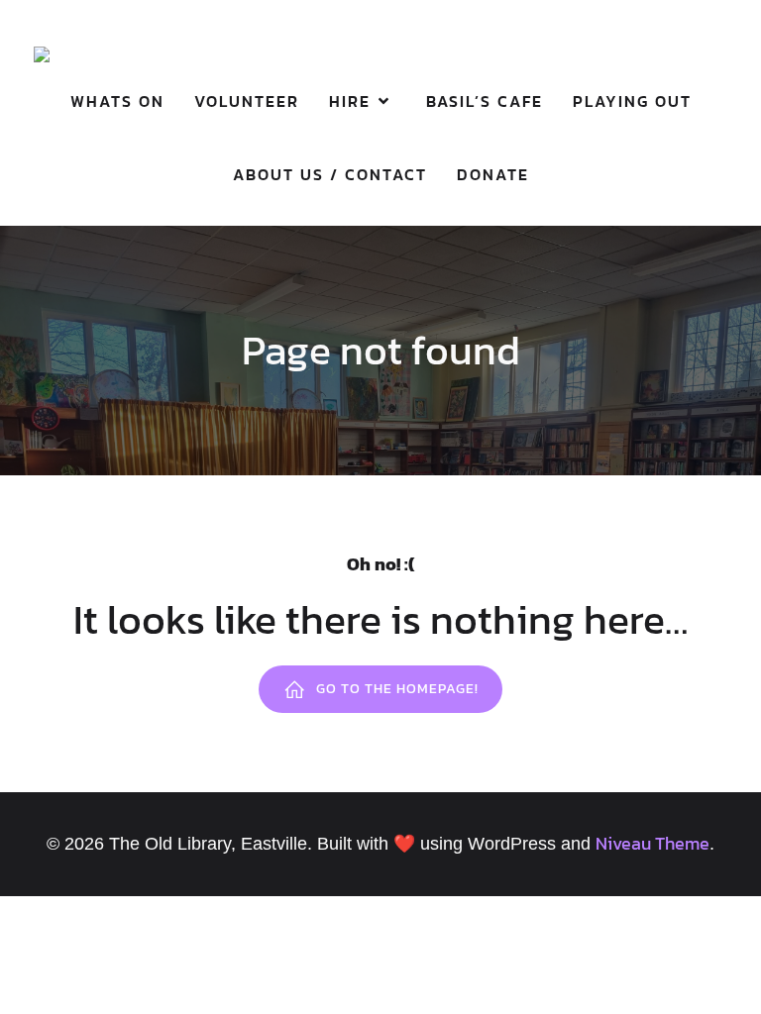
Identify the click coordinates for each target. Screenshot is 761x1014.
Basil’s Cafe (484, 101)
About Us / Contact (330, 174)
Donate (493, 174)
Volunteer (246, 101)
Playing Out (632, 101)
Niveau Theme (652, 843)
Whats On (117, 101)
